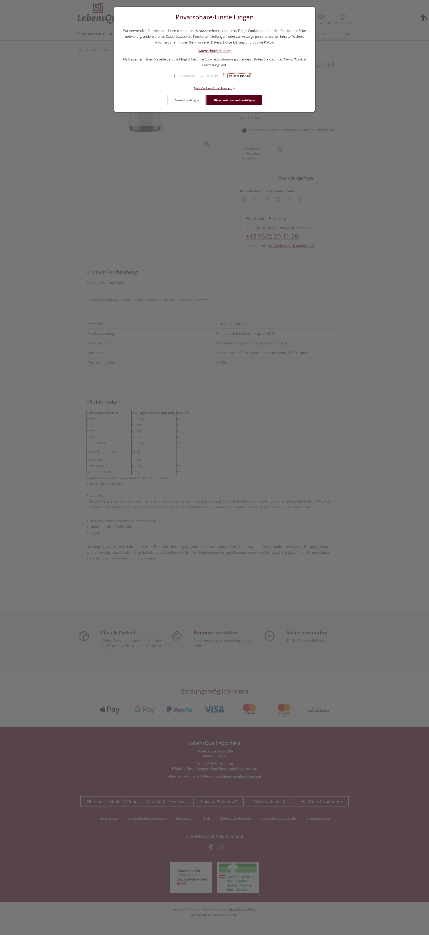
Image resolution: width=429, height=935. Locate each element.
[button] (214, 88)
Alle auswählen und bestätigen (234, 100)
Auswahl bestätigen (187, 100)
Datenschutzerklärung (214, 50)
